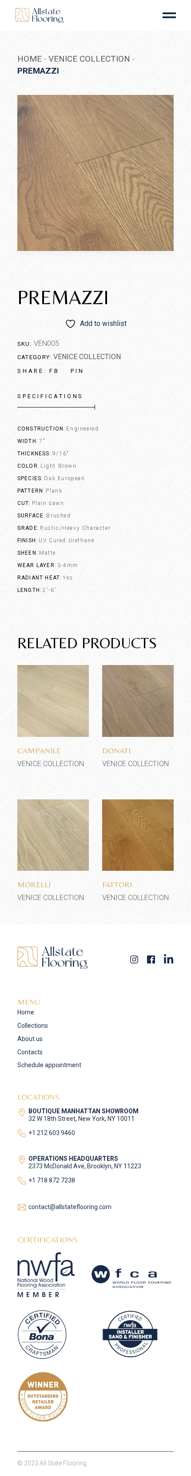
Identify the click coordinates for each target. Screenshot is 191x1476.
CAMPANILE (39, 750)
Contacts (30, 1052)
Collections (32, 1025)
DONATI (116, 750)
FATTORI (117, 884)
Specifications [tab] (50, 396)
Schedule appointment (49, 1065)
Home (25, 1012)
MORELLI (34, 884)
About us (30, 1038)
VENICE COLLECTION (87, 356)
